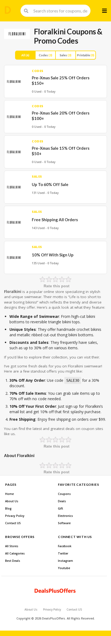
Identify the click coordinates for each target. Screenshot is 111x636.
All (25, 55)
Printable (85, 55)
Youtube (64, 568)
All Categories (15, 553)
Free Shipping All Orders (55, 219)
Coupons (64, 494)
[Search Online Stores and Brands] (8, 10)
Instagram (65, 561)
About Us (11, 501)
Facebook (64, 546)
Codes (45, 55)
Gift (60, 508)
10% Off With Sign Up (53, 254)
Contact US (13, 523)
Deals (62, 501)
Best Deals (12, 561)
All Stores (11, 546)
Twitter (63, 553)
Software (64, 523)
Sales (65, 55)
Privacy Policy (15, 516)
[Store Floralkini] (17, 34)
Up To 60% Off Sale (50, 184)
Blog (8, 508)
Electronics (65, 516)
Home (9, 494)
